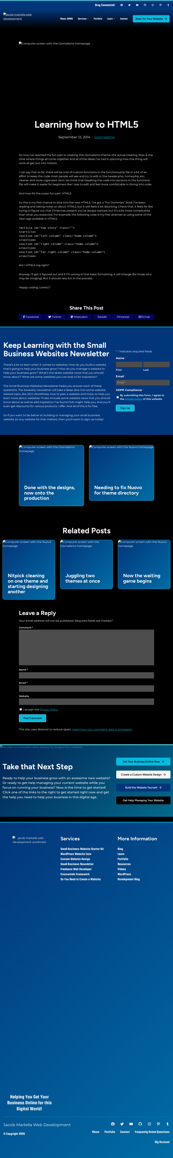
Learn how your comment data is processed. (102, 729)
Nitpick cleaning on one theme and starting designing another (28, 583)
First (119, 369)
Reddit (102, 317)
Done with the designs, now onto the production (49, 493)
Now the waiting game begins (141, 578)
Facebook (32, 317)
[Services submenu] (88, 19)
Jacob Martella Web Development (37, 1124)
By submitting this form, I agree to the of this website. (142, 397)
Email (146, 317)
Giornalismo (104, 137)
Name (23, 669)
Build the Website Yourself (141, 787)
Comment (26, 627)
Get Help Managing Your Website (143, 800)
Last (146, 369)
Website (24, 696)
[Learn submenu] (114, 19)
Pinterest (123, 317)
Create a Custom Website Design (141, 774)
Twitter (56, 317)
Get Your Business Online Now (141, 761)
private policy (133, 399)
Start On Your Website (149, 18)
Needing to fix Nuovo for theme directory (118, 490)
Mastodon (81, 317)
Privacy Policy (49, 709)
